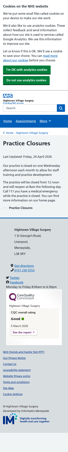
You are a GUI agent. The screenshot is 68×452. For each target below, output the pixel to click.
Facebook (16, 282)
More (45, 121)
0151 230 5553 (24, 270)
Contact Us (9, 364)
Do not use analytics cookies (26, 80)
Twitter (15, 278)
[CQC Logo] (21, 300)
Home (7, 121)
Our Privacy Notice (14, 358)
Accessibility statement (17, 370)
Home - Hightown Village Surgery (27, 133)
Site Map (8, 388)
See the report (22, 332)
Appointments (26, 121)
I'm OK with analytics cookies (26, 70)
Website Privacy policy (16, 376)
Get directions (24, 266)
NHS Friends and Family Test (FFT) (23, 352)
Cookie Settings (12, 394)
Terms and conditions (16, 382)
